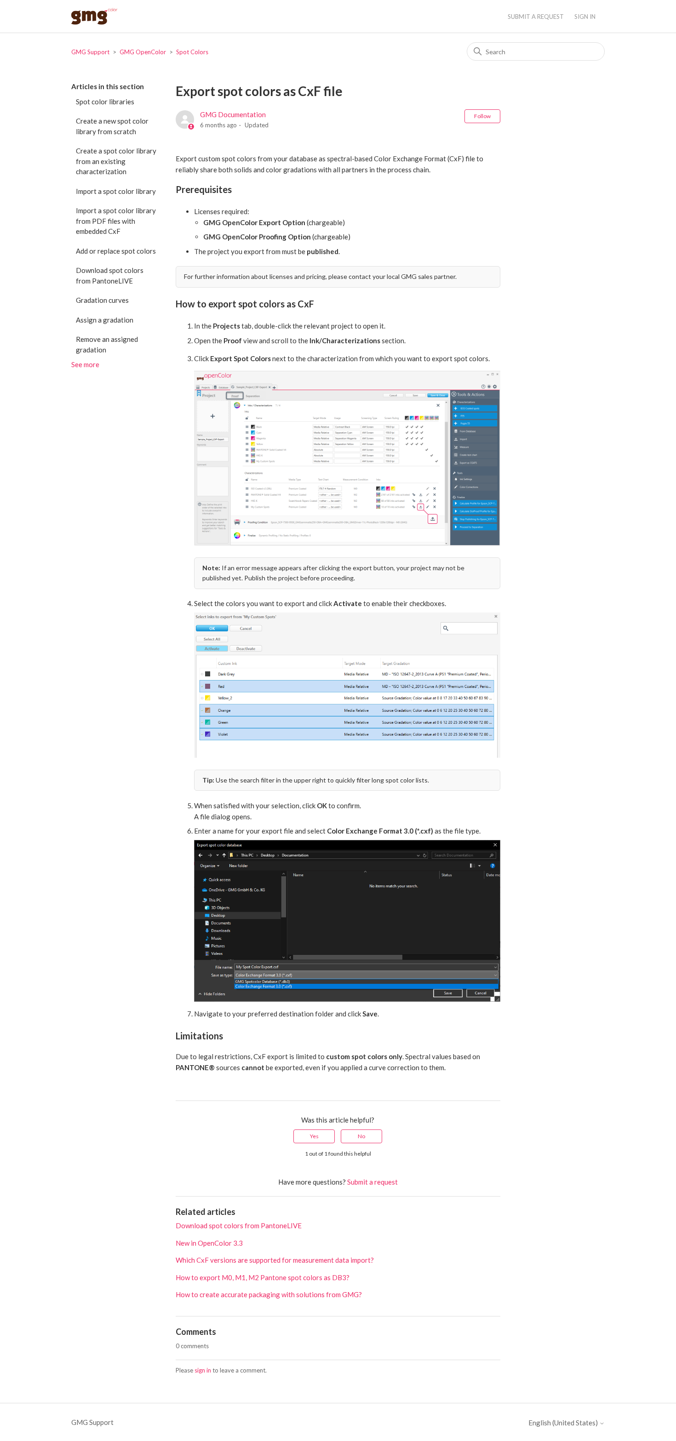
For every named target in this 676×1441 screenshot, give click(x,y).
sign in (203, 1370)
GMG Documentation (233, 114)
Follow (482, 116)
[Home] (94, 16)
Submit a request (536, 16)
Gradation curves (102, 300)
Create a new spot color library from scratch (112, 126)
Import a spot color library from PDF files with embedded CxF (116, 220)
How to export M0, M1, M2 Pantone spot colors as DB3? (262, 1277)
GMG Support (90, 52)
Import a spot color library (116, 191)
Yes (314, 1136)
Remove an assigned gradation (107, 344)
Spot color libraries (105, 101)
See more (85, 364)
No (361, 1136)
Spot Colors (192, 52)
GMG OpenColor (143, 52)
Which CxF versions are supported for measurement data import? (275, 1260)
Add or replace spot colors (116, 251)
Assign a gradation (104, 320)
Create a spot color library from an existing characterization (116, 161)
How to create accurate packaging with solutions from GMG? (269, 1294)
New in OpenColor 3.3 (209, 1243)
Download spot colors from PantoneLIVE (109, 275)
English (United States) (563, 1423)
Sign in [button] (585, 16)
